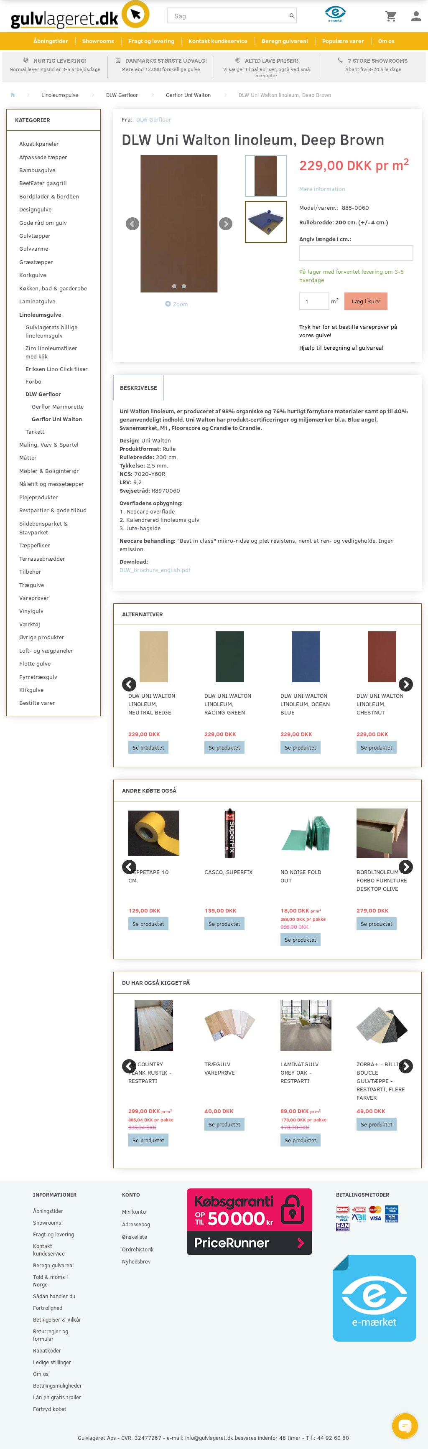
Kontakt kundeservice (218, 41)
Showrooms (98, 41)
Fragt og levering (151, 41)
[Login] (416, 16)
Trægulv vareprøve (219, 1068)
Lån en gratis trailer (57, 1397)
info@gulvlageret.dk (209, 1437)
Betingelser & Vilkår (57, 1319)
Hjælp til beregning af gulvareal (341, 347)
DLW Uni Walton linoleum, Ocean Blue (305, 703)
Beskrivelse (138, 387)
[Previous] (129, 684)
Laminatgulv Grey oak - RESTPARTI (299, 1072)
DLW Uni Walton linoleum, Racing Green (227, 703)
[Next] (406, 684)
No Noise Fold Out (300, 876)
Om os (386, 41)
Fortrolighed (47, 1307)
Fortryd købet (49, 1408)
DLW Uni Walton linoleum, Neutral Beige (151, 703)
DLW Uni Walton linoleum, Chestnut (380, 703)
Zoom (180, 304)
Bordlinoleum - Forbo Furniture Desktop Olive (382, 880)
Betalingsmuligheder (57, 1385)
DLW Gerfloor (153, 119)
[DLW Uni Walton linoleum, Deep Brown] (179, 224)
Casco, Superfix (228, 872)
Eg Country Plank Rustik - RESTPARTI (150, 1072)
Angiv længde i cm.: (325, 239)
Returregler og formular (50, 1334)
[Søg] (292, 15)
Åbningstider (50, 41)
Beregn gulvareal (285, 41)
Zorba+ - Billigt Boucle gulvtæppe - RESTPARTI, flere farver (381, 1080)
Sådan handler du (54, 1295)
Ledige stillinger (52, 1361)
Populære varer (343, 41)
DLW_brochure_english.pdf (155, 570)
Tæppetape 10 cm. (148, 876)
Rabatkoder (47, 1350)
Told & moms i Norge (50, 1280)
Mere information (322, 189)
